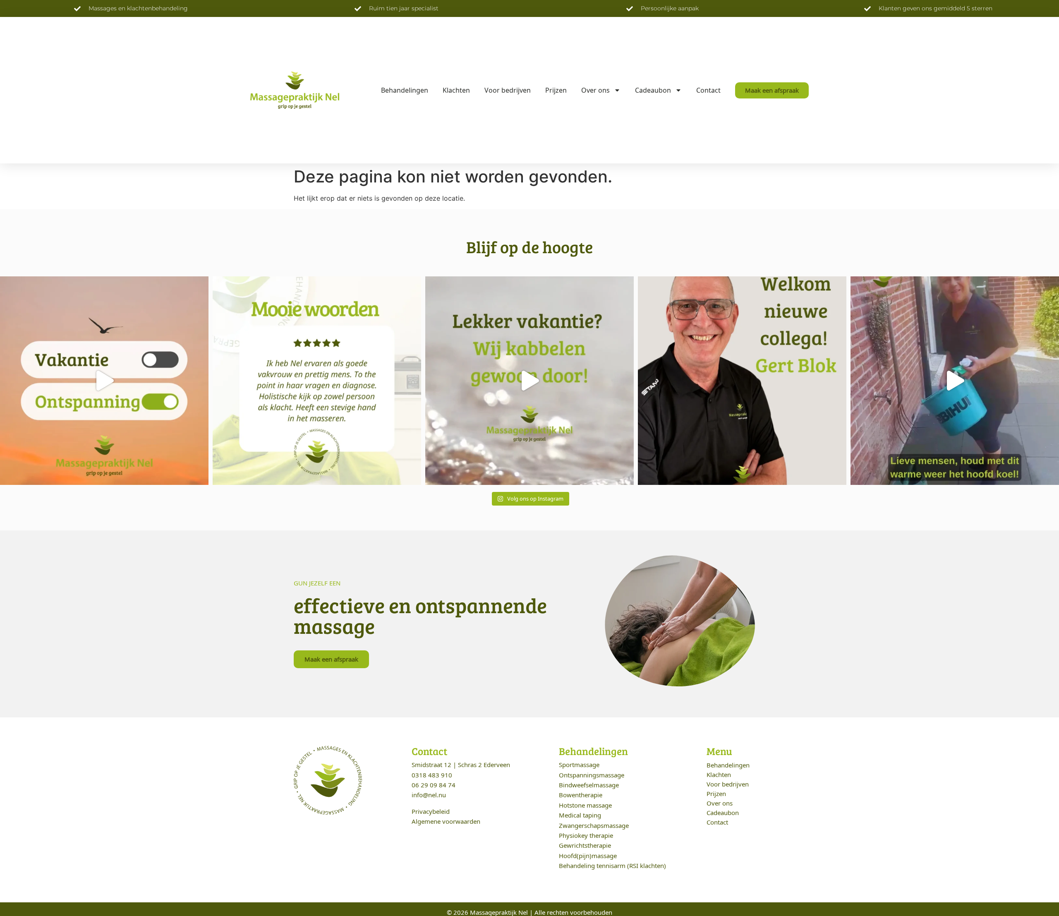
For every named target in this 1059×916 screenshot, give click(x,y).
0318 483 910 (432, 775)
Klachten (456, 90)
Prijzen (556, 90)
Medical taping (580, 815)
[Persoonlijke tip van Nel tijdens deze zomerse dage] (955, 380)
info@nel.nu (429, 795)
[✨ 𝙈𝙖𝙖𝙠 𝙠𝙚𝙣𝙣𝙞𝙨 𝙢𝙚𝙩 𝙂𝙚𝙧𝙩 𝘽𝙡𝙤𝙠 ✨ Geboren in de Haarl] (742, 380)
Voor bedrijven (507, 90)
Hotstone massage (585, 805)
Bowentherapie (580, 795)
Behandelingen (404, 90)
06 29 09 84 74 (433, 785)
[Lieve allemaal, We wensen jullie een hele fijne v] (529, 380)
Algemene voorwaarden (446, 821)
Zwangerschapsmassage (594, 825)
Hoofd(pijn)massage (588, 855)
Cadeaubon (653, 90)
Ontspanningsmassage (591, 775)
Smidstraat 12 (431, 764)
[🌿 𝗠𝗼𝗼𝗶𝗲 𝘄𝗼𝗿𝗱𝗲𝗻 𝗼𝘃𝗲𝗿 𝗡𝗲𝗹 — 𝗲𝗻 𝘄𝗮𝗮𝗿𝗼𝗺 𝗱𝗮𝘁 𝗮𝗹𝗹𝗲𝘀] (317, 380)
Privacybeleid (431, 811)
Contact (708, 90)
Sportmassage (579, 764)
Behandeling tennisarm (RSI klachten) (612, 865)
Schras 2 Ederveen (484, 764)
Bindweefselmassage (589, 785)
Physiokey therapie (586, 835)
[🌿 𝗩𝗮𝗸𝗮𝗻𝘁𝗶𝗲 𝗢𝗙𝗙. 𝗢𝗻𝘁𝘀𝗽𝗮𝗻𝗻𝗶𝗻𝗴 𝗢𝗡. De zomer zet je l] (104, 380)
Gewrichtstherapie (585, 845)
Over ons (595, 90)
